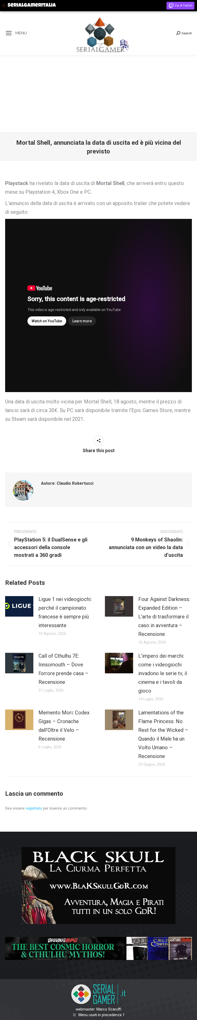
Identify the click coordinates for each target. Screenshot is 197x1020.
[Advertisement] (98, 93)
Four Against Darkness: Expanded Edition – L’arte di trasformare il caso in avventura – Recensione (164, 616)
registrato (34, 808)
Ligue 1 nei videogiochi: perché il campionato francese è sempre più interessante (65, 612)
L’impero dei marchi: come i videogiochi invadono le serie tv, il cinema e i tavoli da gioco (162, 673)
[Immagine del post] (19, 606)
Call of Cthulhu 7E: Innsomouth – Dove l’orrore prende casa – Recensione (63, 669)
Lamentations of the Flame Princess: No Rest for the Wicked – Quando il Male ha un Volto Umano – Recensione (163, 734)
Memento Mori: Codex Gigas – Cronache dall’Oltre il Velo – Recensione (64, 726)
